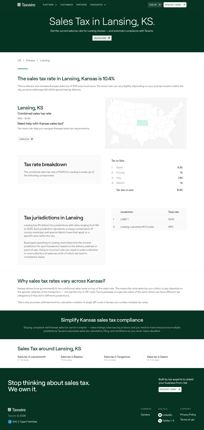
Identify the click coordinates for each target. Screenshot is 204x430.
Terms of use (187, 419)
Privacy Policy (188, 414)
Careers (145, 414)
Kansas (30, 60)
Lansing (45, 60)
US (19, 60)
